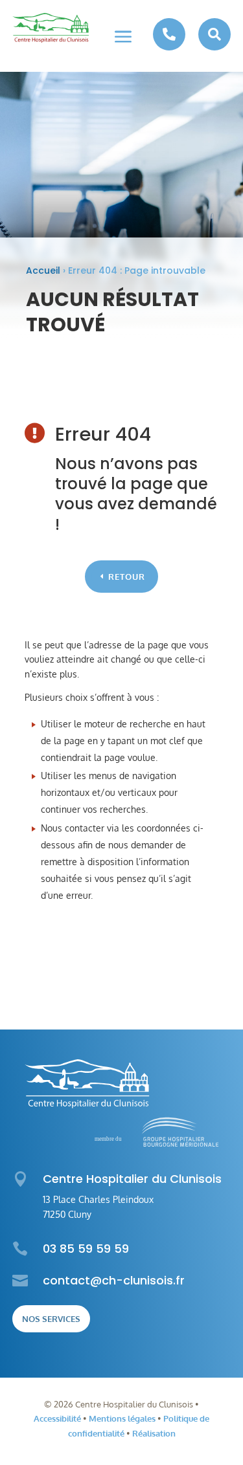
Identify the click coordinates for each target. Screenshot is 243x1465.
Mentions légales (122, 1418)
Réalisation (154, 1433)
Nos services (51, 1319)
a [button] (123, 38)
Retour (126, 576)
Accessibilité (57, 1418)
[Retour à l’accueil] (50, 28)
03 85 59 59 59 (86, 1248)
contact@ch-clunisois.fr (114, 1280)
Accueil (43, 270)
